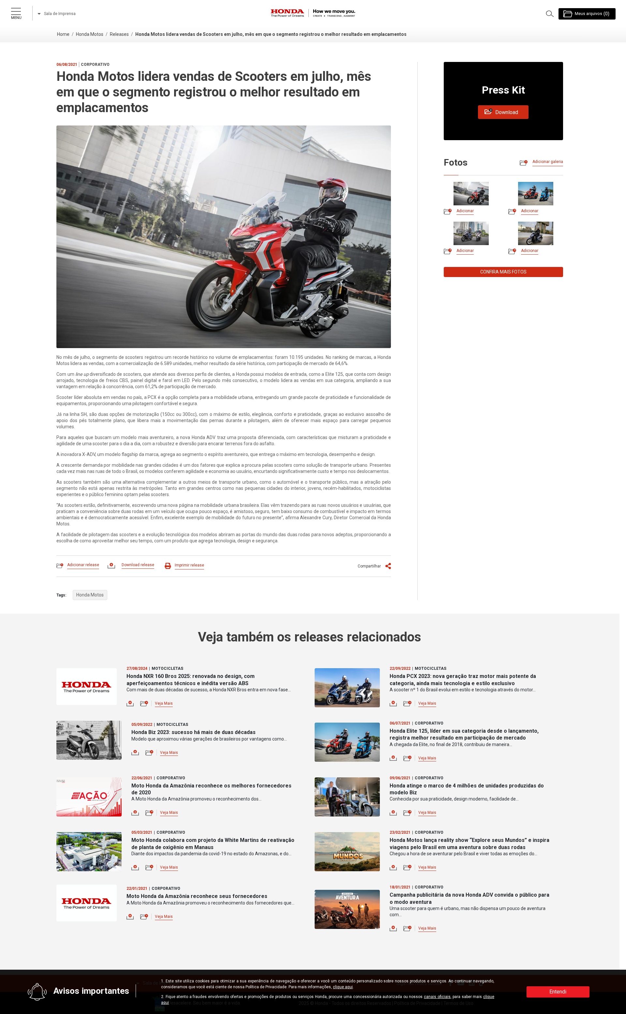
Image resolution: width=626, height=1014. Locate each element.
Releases (119, 34)
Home (63, 34)
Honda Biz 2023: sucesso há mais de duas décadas (193, 732)
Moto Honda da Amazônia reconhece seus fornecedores (197, 896)
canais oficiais (437, 996)
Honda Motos (89, 34)
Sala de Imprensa (59, 13)
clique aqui (343, 987)
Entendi (557, 992)
